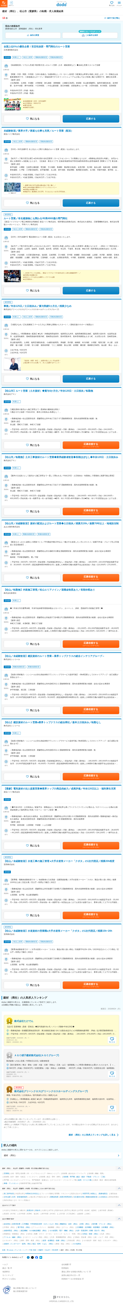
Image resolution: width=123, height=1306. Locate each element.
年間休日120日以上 (32, 1193)
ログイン (11, 5)
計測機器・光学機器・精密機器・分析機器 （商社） (96, 1227)
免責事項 (6, 1272)
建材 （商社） (10, 1155)
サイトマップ (7, 1275)
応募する (91, 118)
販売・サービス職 (84, 1180)
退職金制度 (54, 1197)
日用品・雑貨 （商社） (90, 1234)
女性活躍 (7, 1197)
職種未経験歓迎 (91, 1197)
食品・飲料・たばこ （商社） (43, 1244)
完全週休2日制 (78, 1197)
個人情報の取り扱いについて (25, 1288)
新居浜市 (30, 1210)
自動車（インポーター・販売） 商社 (17, 1244)
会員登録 (3, 5)
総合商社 (7, 1224)
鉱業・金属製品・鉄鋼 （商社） (54, 1240)
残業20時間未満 (66, 1197)
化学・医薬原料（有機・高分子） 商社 (90, 1230)
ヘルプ (5, 1264)
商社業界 (55, 1250)
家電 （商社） (85, 1224)
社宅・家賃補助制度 (19, 1197)
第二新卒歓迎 (9, 1193)
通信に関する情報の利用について (75, 1272)
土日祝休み (103, 1197)
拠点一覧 (6, 1268)
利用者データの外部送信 (71, 1279)
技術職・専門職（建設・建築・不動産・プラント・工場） (84, 1177)
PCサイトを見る (9, 1279)
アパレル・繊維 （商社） (13, 1237)
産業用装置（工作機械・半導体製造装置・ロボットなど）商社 (35, 1224)
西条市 (37, 1210)
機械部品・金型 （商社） (69, 1224)
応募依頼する (91, 445)
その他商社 (77, 1244)
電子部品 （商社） (24, 1227)
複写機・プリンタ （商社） (102, 1224)
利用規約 (65, 1268)
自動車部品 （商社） (11, 1230)
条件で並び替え (113, 18)
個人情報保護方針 (20, 1291)
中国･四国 (32, 1250)
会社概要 (65, 1264)
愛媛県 (40, 1250)
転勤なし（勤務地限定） (100, 1193)
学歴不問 (85, 1193)
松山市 (47, 1250)
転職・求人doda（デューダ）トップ (14, 1250)
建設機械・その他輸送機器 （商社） (34, 1230)
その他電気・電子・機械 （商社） (62, 1230)
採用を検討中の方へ (70, 1275)
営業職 (6, 1173)
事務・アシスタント (11, 1183)
